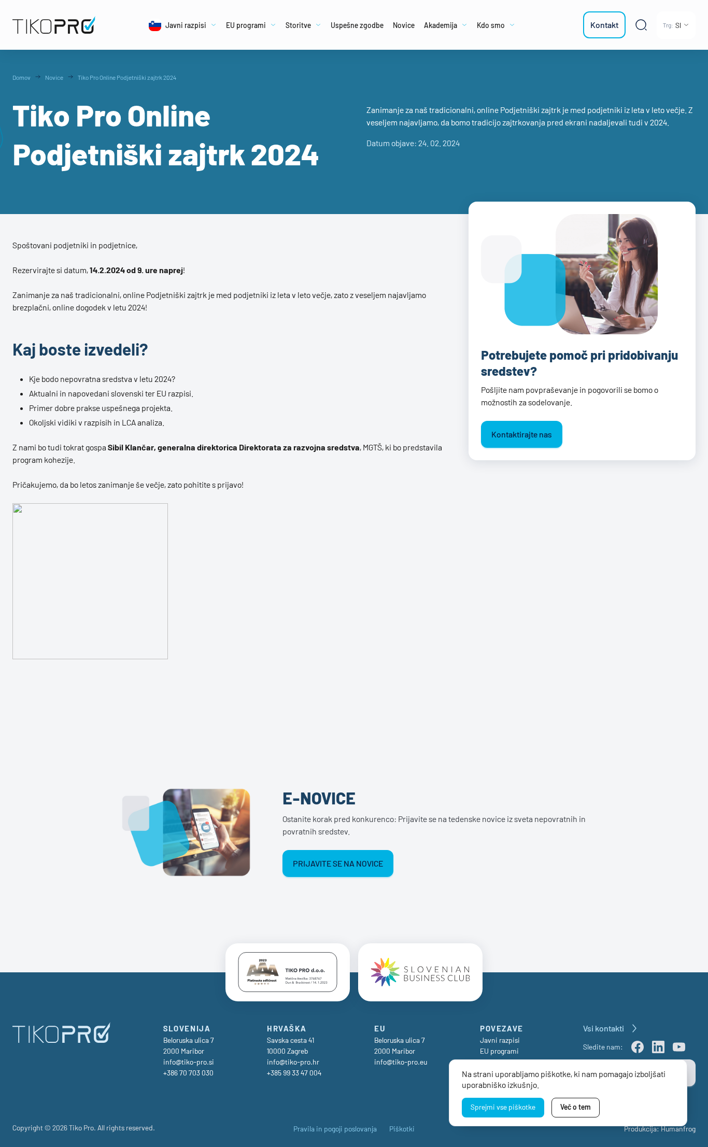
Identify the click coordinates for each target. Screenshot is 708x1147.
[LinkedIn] (658, 1047)
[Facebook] (637, 1047)
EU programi (499, 1050)
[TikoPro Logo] (56, 25)
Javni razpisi (500, 1040)
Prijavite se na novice (338, 863)
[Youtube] (679, 1047)
